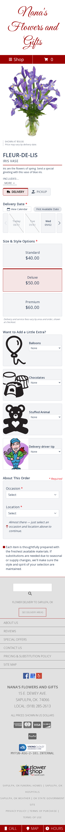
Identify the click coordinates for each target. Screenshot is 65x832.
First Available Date (47, 209)
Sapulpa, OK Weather (15, 798)
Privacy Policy (16, 811)
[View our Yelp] (39, 677)
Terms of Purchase (43, 811)
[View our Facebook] (26, 677)
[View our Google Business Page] (32, 677)
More (8, 183)
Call (12, 828)
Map (33, 828)
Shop (19, 59)
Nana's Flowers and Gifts (33, 27)
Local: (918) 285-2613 (32, 706)
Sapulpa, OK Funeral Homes (22, 785)
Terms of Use (32, 817)
